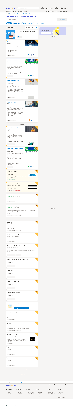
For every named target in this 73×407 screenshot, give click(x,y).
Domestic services (50, 392)
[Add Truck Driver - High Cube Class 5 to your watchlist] (36, 334)
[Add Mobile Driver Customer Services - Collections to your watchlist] (36, 234)
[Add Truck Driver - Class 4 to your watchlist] (36, 171)
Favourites (58, 385)
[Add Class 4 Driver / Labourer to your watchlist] (36, 102)
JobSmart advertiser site (50, 11)
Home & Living (10, 396)
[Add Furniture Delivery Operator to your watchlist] (36, 206)
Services (49, 389)
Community (60, 389)
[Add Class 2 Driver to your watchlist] (36, 41)
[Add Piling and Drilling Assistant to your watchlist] (36, 292)
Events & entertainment (51, 393)
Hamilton (24, 23)
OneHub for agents (20, 394)
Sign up (61, 8)
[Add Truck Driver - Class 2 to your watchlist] (36, 60)
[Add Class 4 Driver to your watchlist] (36, 222)
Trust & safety (60, 393)
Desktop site (26, 403)
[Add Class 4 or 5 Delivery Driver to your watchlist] (36, 281)
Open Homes (20, 393)
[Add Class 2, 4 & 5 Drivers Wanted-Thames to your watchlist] (36, 127)
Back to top (22, 374)
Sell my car (29, 396)
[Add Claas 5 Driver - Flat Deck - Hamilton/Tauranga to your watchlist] (36, 245)
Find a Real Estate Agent (21, 396)
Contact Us (65, 403)
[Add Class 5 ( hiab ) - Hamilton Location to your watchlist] (36, 148)
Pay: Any (36, 23)
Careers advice (20, 11)
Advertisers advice (59, 11)
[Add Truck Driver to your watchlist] (36, 323)
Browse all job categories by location (28, 378)
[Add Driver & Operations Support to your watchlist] (36, 312)
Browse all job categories (14, 378)
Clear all (42, 23)
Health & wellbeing (50, 394)
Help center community (61, 397)
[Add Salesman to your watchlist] (36, 347)
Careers (34, 403)
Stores (9, 392)
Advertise (41, 403)
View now (45, 33)
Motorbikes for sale (31, 392)
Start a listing (49, 385)
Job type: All (30, 23)
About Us (30, 403)
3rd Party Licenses (60, 394)
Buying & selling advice (31, 393)
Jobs (38, 389)
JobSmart (39, 393)
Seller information (60, 396)
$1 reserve (9, 394)
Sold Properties (20, 392)
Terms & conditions (52, 403)
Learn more (25, 382)
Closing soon (9, 393)
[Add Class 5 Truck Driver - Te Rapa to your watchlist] (36, 183)
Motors (29, 389)
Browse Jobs (8, 11)
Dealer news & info (30, 394)
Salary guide (26, 11)
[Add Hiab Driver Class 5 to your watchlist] (36, 195)
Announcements (60, 392)
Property (19, 389)
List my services (50, 396)
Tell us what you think (33, 382)
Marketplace (10, 389)
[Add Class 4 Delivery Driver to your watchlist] (36, 358)
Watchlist (54, 385)
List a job (65, 11)
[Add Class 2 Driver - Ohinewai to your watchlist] (36, 80)
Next (26, 369)
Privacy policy (46, 403)
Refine (9, 23)
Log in (65, 8)
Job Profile (14, 11)
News (38, 403)
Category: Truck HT (16, 23)
